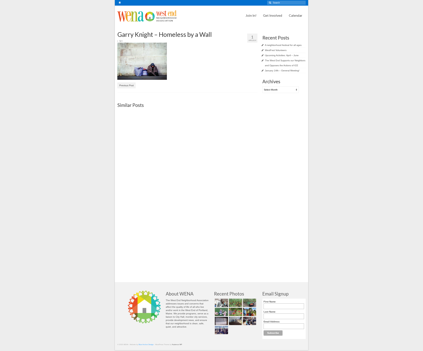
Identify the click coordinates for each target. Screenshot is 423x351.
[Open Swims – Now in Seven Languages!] (221, 321)
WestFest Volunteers (276, 50)
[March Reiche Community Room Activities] (235, 204)
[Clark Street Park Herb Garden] (235, 312)
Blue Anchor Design (146, 344)
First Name (270, 301)
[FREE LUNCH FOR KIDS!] (139, 132)
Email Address (272, 321)
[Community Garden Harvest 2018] (235, 303)
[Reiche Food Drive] (187, 210)
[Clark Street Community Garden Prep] (235, 321)
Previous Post (126, 85)
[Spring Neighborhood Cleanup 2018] (249, 321)
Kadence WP (177, 344)
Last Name (269, 311)
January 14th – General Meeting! (282, 70)
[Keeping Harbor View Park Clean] (249, 312)
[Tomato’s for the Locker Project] (249, 303)
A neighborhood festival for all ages (283, 45)
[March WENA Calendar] (187, 132)
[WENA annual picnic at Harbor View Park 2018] (221, 312)
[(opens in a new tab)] (139, 210)
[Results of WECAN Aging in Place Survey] (235, 132)
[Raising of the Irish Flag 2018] (221, 330)
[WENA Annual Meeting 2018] (221, 303)
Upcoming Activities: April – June (282, 55)
